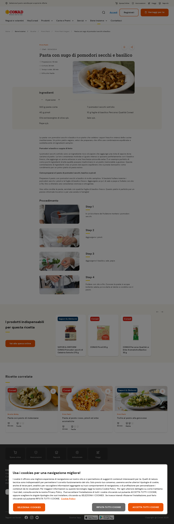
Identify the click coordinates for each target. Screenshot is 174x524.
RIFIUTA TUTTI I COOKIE (109, 507)
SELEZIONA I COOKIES (29, 507)
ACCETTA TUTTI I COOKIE (146, 507)
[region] (88, 489)
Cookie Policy (68, 498)
